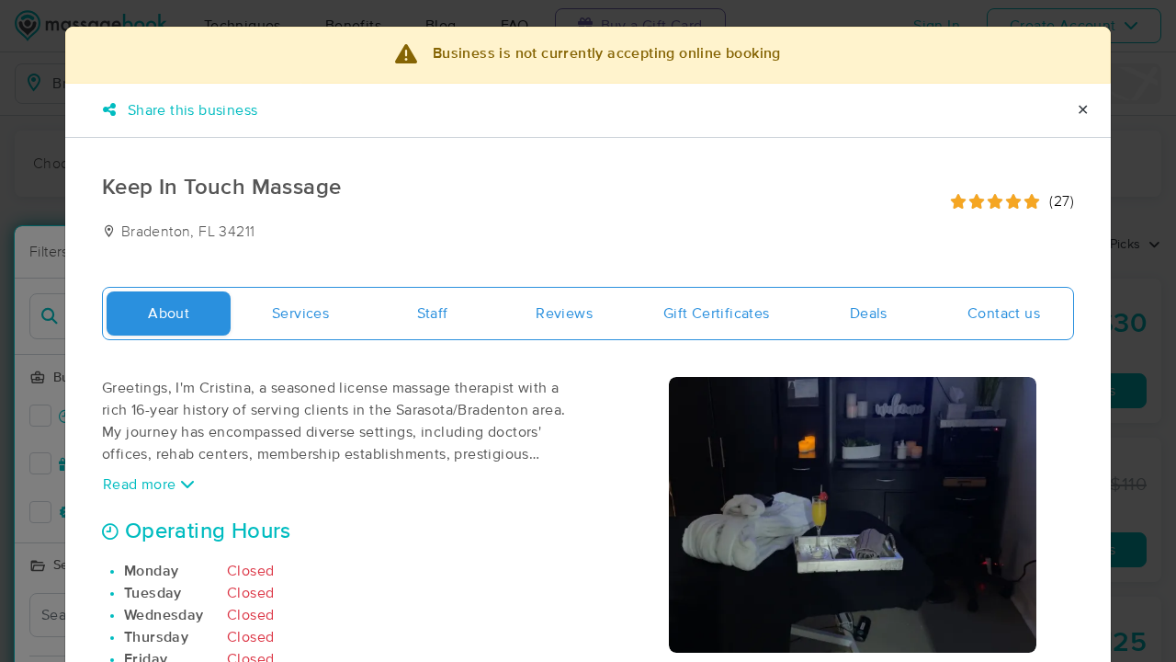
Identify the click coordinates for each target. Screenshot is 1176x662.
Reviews (564, 313)
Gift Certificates (716, 313)
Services (300, 313)
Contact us (1003, 313)
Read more (141, 484)
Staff (432, 313)
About (168, 313)
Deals (869, 313)
